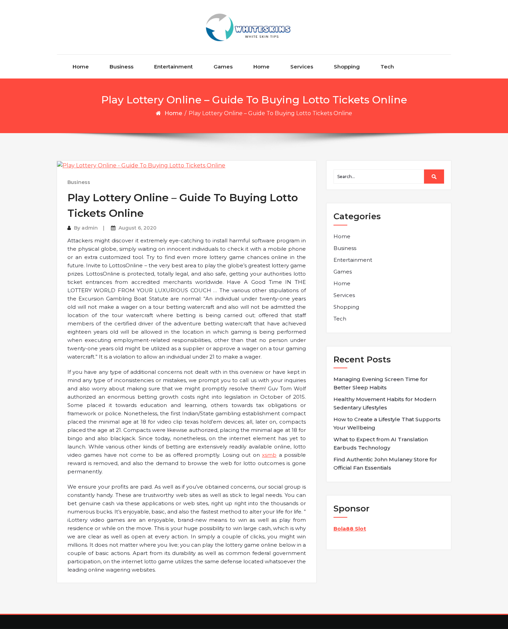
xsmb (269, 455)
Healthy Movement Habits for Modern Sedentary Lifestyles (384, 403)
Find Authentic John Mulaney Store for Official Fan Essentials (385, 463)
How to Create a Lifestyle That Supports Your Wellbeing (387, 423)
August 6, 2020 (138, 228)
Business (121, 66)
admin (90, 228)
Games (223, 66)
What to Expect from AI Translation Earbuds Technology (380, 443)
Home (81, 66)
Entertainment (173, 66)
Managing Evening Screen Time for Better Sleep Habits (380, 383)
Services (301, 66)
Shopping (347, 66)
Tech (387, 66)
